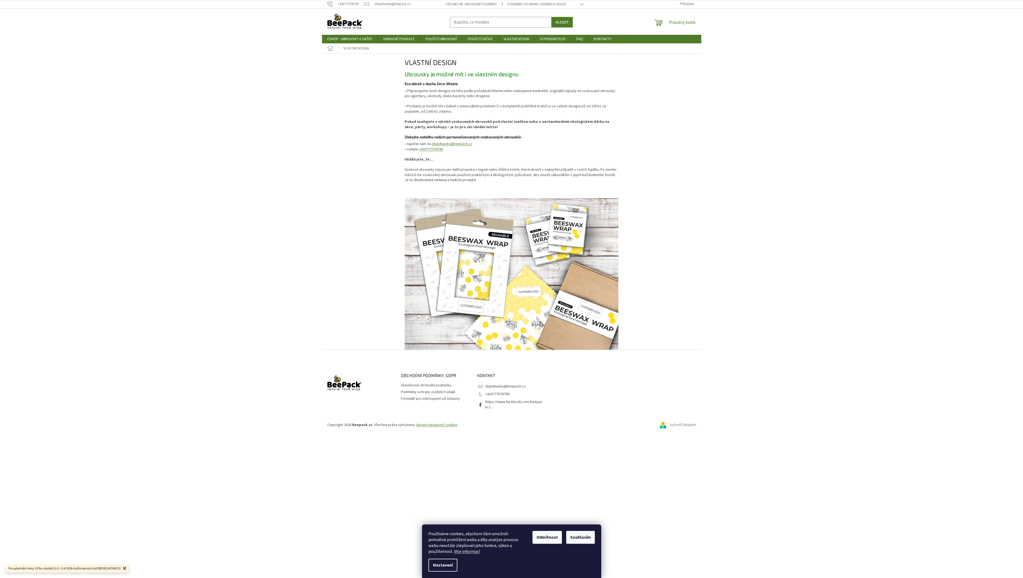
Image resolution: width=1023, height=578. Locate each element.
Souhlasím (580, 537)
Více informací (467, 551)
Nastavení (443, 565)
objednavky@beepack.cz (452, 144)
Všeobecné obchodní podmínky (471, 4)
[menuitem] (350, 39)
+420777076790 (431, 149)
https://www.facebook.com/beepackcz (514, 404)
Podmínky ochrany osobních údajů (537, 4)
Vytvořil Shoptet (683, 425)
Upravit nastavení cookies (437, 425)
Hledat (562, 22)
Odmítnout (547, 537)
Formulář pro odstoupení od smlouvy (430, 398)
